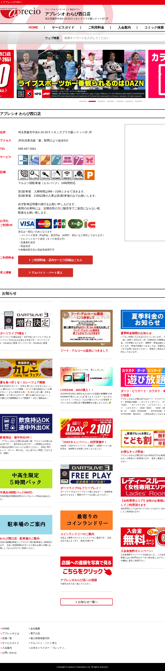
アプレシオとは (10, 633)
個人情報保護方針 (40, 638)
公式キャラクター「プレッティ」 (48, 647)
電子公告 (35, 633)
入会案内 (124, 27)
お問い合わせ (9, 652)
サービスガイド (63, 27)
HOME (33, 27)
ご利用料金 (96, 27)
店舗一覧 (7, 638)
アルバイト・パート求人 (43, 643)
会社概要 (35, 628)
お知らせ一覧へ (88, 601)
